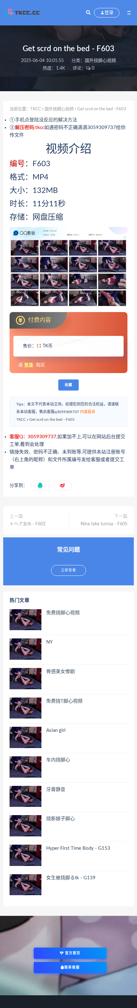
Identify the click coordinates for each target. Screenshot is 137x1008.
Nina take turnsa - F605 (104, 524)
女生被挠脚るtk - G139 (71, 877)
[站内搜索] (88, 13)
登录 (28, 365)
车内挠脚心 (58, 760)
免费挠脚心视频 (63, 612)
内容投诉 (87, 412)
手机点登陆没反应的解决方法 (46, 120)
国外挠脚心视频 (100, 60)
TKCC (35, 109)
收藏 (68, 385)
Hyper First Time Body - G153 (78, 848)
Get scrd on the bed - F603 (52, 419)
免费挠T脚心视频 (64, 701)
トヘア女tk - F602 (28, 524)
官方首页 (72, 953)
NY (49, 642)
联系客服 (72, 967)
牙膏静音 (55, 789)
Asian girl (56, 730)
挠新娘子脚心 (60, 818)
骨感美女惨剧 (60, 671)
